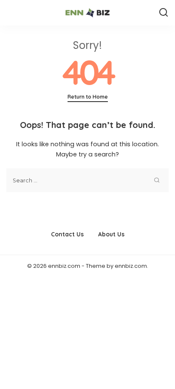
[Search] (163, 13)
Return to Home (88, 97)
